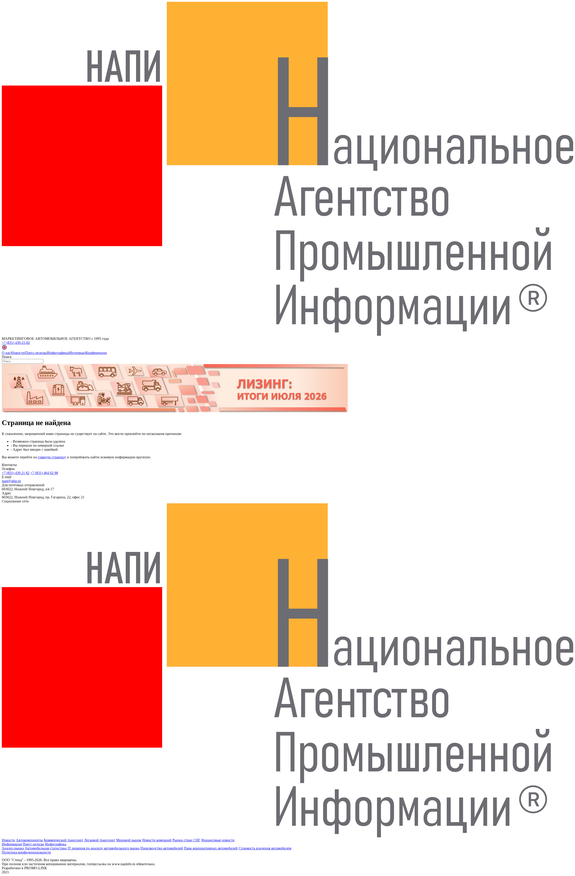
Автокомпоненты (29, 840)
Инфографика (58, 353)
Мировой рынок (128, 840)
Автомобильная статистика (46, 848)
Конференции (96, 353)
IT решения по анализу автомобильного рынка (103, 848)
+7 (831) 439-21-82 (16, 343)
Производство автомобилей (161, 848)
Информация (12, 844)
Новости (17, 353)
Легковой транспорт (99, 840)
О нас (6, 353)
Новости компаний (157, 840)
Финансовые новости (217, 840)
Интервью (77, 353)
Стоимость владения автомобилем (265, 848)
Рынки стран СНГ (186, 840)
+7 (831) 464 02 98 (44, 473)
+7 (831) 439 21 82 (15, 473)
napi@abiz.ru (11, 481)
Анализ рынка (13, 848)
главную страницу (52, 457)
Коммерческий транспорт (63, 840)
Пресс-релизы (35, 353)
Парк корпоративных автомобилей (211, 848)
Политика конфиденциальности (26, 852)
